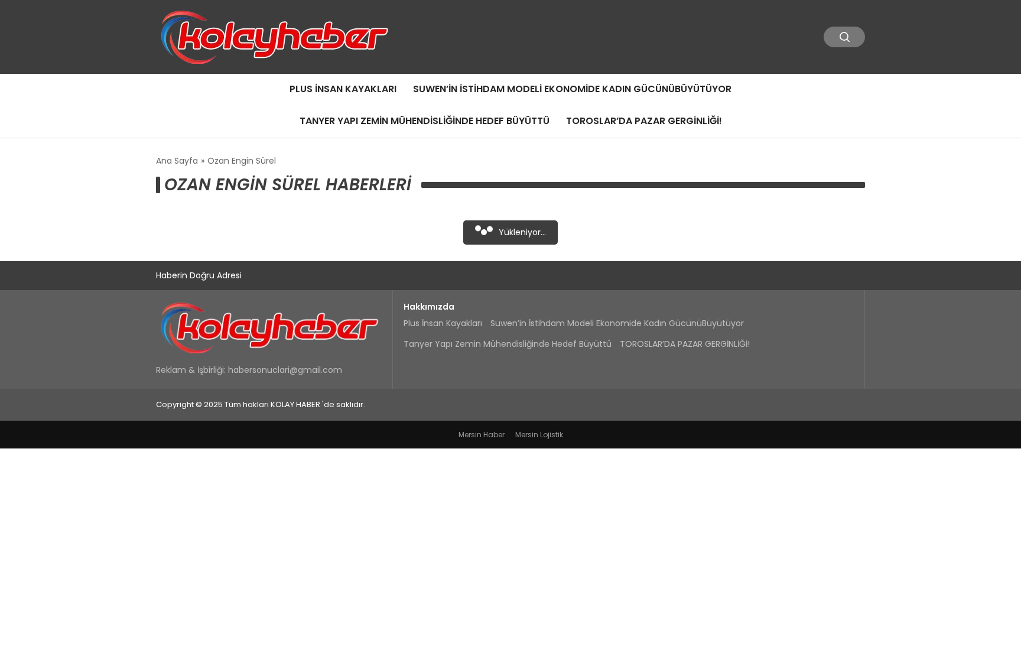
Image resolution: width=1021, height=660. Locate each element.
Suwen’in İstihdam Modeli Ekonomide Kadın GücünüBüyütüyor (572, 89)
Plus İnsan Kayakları (343, 89)
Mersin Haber (482, 435)
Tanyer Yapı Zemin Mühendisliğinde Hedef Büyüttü (424, 121)
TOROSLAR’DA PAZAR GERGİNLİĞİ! (644, 121)
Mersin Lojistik (539, 435)
